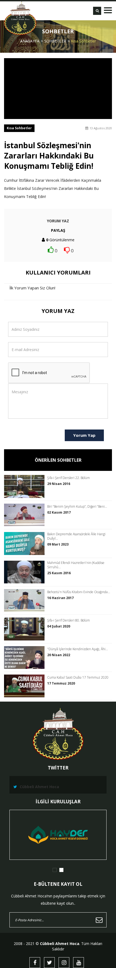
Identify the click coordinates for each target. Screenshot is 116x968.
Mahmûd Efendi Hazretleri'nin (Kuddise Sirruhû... (75, 565)
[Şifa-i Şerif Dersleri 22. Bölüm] (25, 486)
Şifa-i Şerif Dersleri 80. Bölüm (68, 620)
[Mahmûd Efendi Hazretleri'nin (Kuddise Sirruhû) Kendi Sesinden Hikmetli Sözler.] (25, 572)
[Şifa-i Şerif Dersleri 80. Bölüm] (25, 628)
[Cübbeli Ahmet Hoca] (20, 18)
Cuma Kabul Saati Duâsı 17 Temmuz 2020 (77, 677)
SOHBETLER (55, 41)
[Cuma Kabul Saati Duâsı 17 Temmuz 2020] (25, 686)
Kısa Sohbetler (83, 41)
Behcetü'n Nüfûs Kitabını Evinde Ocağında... (78, 592)
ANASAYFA (29, 41)
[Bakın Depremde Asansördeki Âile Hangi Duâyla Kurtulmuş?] (25, 543)
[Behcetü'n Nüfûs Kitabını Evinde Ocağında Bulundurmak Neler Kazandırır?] (25, 600)
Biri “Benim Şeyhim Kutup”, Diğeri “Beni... (77, 506)
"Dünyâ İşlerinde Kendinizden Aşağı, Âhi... (77, 649)
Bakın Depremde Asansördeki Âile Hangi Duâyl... (76, 536)
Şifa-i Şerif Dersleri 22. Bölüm (68, 478)
